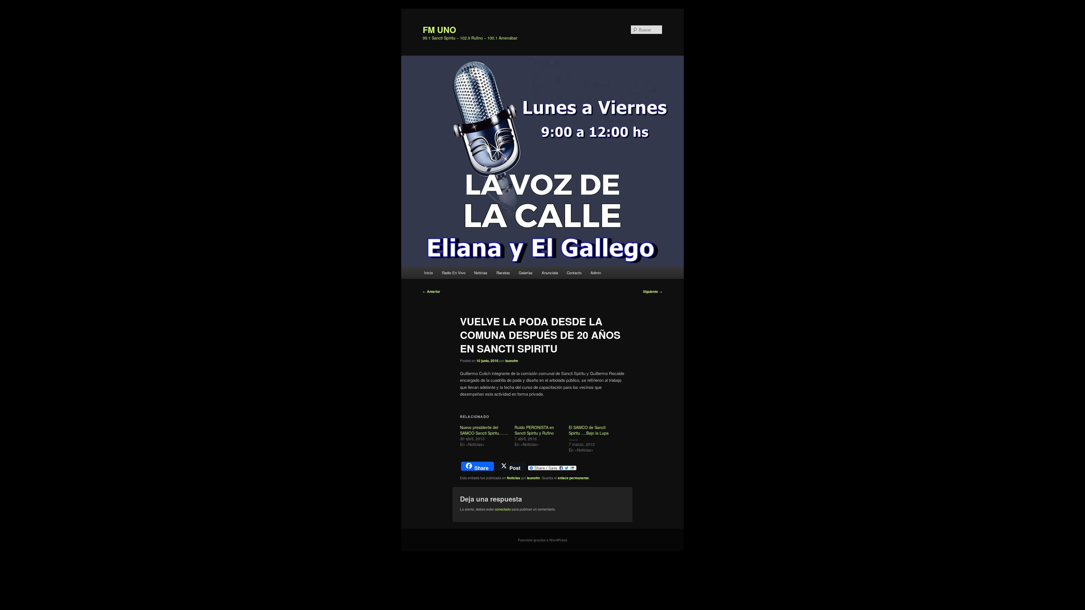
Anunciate (550, 272)
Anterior (431, 291)
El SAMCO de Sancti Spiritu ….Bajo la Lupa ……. (589, 432)
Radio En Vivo (453, 272)
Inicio (428, 272)
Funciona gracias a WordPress (542, 540)
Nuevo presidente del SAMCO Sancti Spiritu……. (484, 430)
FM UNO (439, 29)
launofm (511, 360)
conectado (503, 509)
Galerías (526, 272)
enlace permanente (573, 477)
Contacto (574, 272)
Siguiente (652, 291)
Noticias (480, 272)
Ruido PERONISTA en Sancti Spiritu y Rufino (534, 430)
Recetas (503, 272)
